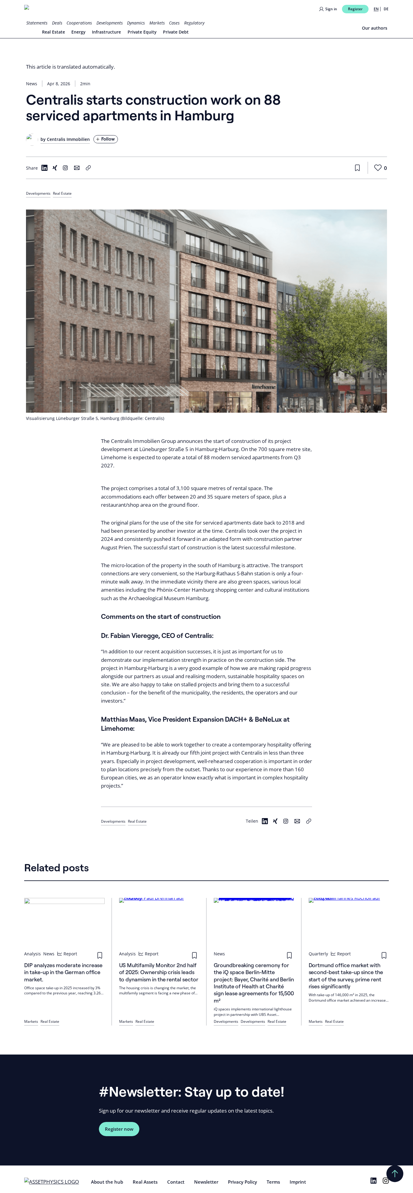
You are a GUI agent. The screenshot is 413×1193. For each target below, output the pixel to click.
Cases (174, 23)
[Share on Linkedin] (44, 168)
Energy (78, 32)
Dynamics (136, 23)
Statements (36, 23)
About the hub (107, 1182)
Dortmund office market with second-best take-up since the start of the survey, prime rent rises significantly (346, 976)
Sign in (331, 8)
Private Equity (142, 32)
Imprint (298, 1182)
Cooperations (79, 23)
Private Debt (176, 32)
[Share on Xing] (54, 168)
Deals (57, 23)
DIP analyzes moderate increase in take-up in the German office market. (63, 972)
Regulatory (194, 23)
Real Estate (53, 32)
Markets (157, 23)
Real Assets (145, 1182)
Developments (109, 23)
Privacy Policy (242, 1182)
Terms (273, 1182)
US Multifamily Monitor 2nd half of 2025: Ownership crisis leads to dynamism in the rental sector (158, 972)
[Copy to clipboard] (88, 167)
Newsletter (206, 1182)
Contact (175, 1182)
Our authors (374, 28)
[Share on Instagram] (65, 167)
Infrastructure (106, 32)
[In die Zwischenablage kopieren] (308, 821)
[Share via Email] (76, 167)
